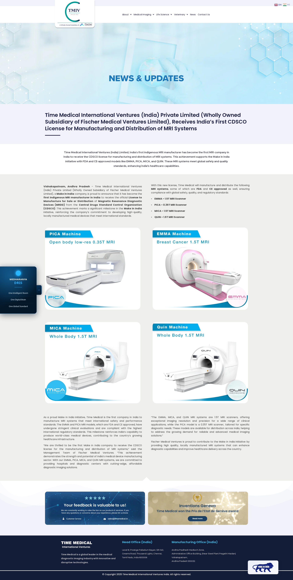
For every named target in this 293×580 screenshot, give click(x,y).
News (193, 14)
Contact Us (204, 14)
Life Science (162, 14)
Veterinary (179, 14)
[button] (127, 14)
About (125, 14)
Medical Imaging (142, 14)
